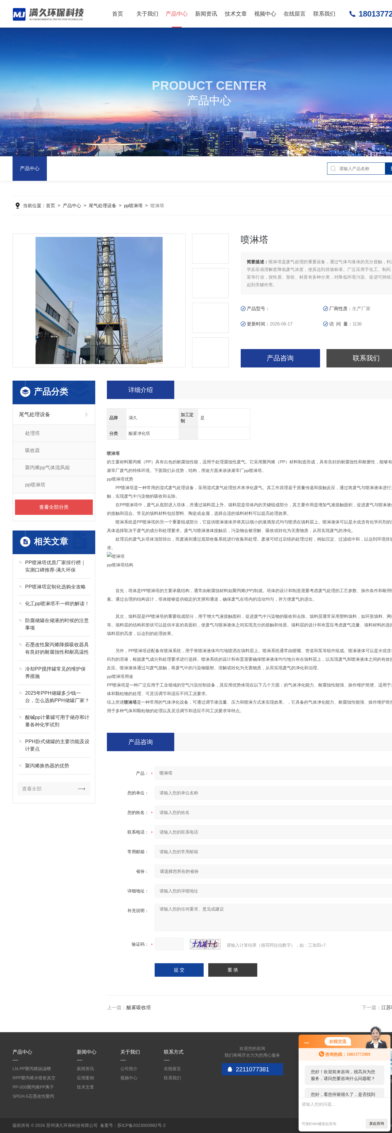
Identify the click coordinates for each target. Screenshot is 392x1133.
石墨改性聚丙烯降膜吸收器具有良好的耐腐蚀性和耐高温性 (57, 648)
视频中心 (265, 14)
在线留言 (295, 14)
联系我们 (324, 14)
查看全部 (32, 788)
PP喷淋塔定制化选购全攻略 (55, 586)
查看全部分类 (54, 507)
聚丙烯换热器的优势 (47, 765)
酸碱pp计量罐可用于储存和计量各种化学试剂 (57, 721)
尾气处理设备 (102, 205)
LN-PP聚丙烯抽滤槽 (32, 1068)
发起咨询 (376, 1123)
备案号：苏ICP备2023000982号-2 (133, 1125)
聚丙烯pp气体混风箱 (47, 467)
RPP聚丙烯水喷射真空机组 (34, 1078)
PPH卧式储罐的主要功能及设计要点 (57, 745)
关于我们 (147, 14)
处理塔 (32, 433)
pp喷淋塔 (133, 205)
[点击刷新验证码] (205, 944)
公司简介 (129, 1068)
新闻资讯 (206, 14)
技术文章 (236, 14)
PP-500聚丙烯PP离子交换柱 (33, 1088)
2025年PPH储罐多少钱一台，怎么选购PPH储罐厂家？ (57, 696)
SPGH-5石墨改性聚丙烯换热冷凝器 (33, 1097)
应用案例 (85, 1077)
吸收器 (32, 450)
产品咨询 (280, 358)
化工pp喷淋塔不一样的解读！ (57, 603)
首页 (117, 14)
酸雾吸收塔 (138, 1007)
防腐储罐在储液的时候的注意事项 (57, 624)
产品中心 (177, 14)
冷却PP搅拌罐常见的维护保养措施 (55, 672)
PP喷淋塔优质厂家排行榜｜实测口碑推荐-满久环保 (55, 566)
